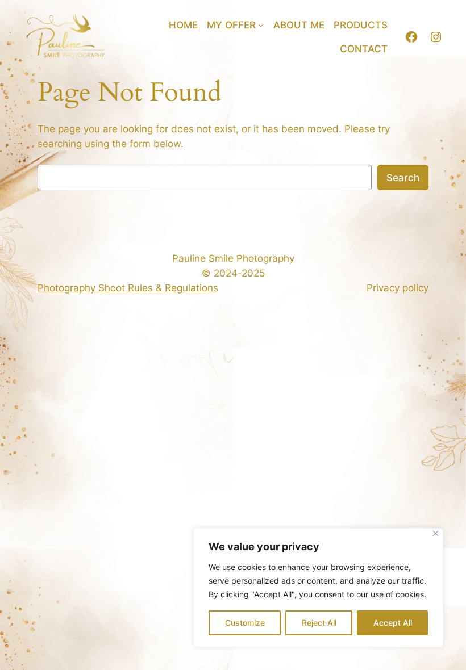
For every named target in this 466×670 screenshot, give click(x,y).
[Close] (435, 533)
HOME (183, 25)
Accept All (392, 622)
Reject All (319, 622)
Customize (245, 622)
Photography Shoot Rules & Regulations (128, 288)
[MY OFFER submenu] (261, 25)
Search (402, 177)
